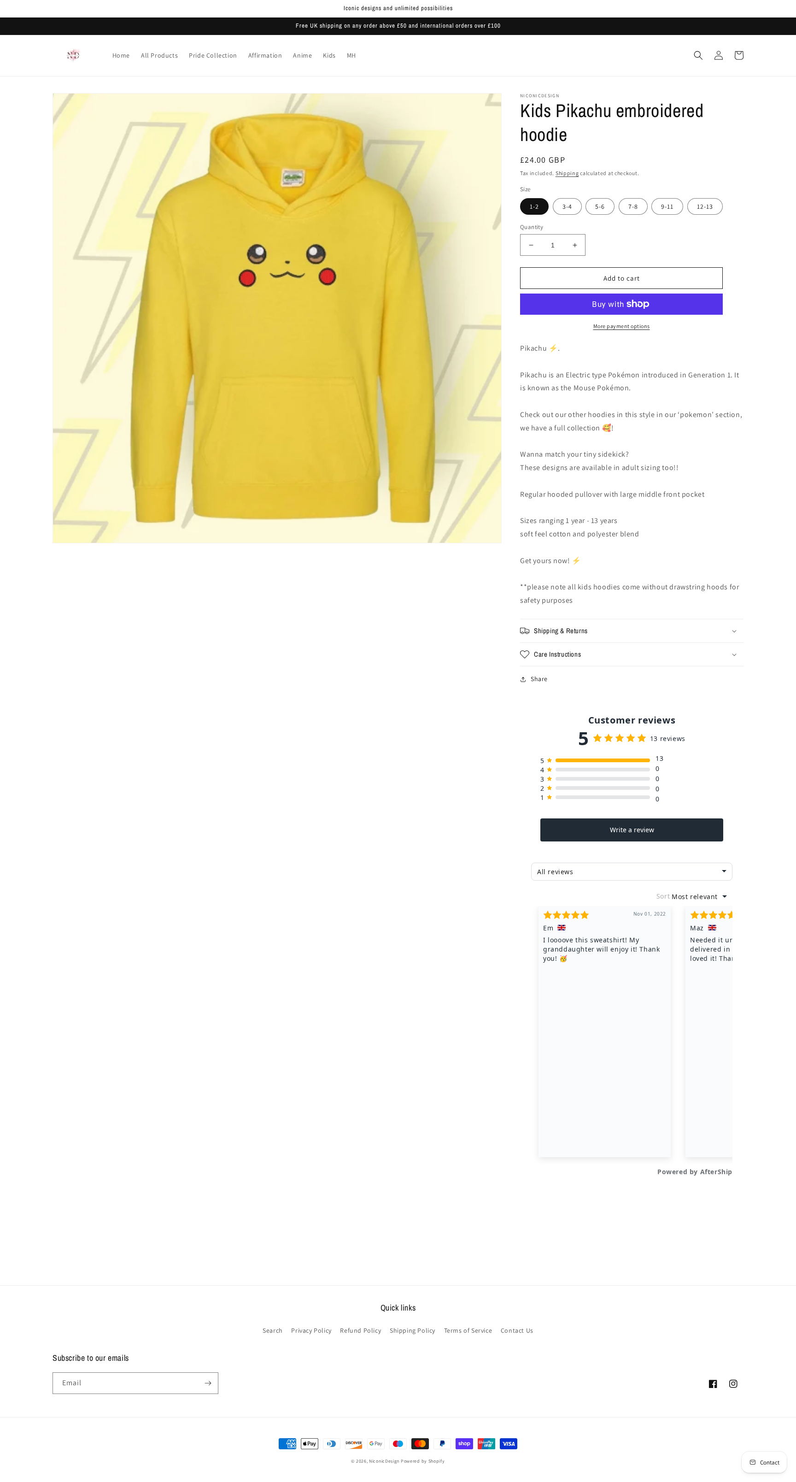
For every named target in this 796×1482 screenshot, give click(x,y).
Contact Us (517, 1330)
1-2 (534, 206)
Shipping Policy (412, 1330)
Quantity (531, 227)
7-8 (633, 206)
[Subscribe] (208, 1383)
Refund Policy (360, 1330)
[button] (698, 55)
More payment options (621, 326)
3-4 (567, 206)
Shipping (567, 173)
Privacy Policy (311, 1330)
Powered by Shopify (423, 1461)
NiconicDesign (384, 1461)
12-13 (705, 206)
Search (273, 1330)
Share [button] (539, 679)
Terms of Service (468, 1330)
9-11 (667, 206)
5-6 (600, 206)
